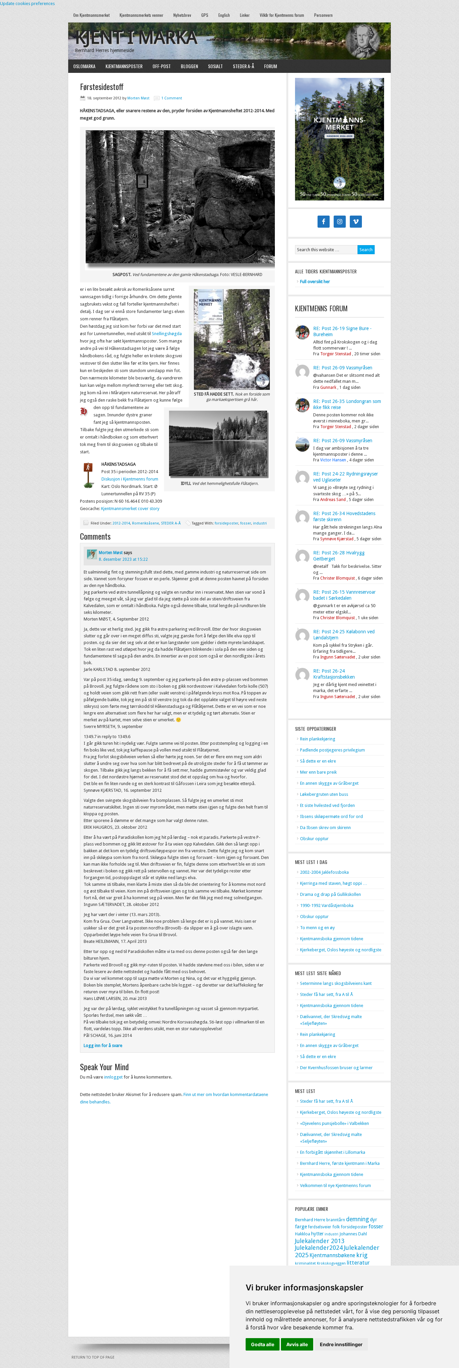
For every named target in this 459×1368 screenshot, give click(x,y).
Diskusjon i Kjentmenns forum (129, 479)
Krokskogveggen (331, 1263)
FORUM (270, 66)
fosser (245, 523)
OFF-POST (162, 66)
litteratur (358, 1262)
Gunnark (328, 387)
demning (357, 1219)
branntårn (335, 1220)
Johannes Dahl (353, 1233)
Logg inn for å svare (103, 1045)
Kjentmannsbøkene (332, 1255)
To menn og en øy (317, 927)
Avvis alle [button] (297, 1344)
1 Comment (171, 98)
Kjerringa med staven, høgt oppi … (333, 883)
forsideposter (226, 523)
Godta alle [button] (262, 1344)
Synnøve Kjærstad (336, 539)
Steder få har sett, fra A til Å (326, 994)
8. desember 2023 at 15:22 (123, 559)
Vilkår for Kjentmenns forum (282, 15)
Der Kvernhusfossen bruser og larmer (336, 1067)
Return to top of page (93, 1357)
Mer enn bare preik (318, 772)
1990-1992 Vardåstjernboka (326, 905)
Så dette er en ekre (318, 761)
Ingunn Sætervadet (337, 657)
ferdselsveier (319, 1227)
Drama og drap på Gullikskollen (330, 894)
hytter (317, 1233)
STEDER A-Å (243, 66)
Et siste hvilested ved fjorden (327, 805)
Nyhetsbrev (182, 15)
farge (301, 1227)
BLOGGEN (189, 66)
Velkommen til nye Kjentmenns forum (335, 1185)
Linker (245, 15)
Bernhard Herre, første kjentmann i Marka (340, 1163)
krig (362, 1255)
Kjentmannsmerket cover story (130, 508)
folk (336, 1226)
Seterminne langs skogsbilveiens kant (336, 983)
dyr (373, 1220)
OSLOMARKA (81, 66)
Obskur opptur (314, 838)
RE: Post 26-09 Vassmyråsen (342, 367)
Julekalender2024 (319, 1247)
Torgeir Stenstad (335, 354)
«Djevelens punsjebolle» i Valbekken (334, 1123)
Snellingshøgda (167, 333)
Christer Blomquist (337, 578)
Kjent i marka (136, 37)
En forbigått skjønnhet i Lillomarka (332, 1152)
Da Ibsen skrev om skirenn (325, 827)
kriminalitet (305, 1263)
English (224, 15)
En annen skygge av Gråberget (329, 783)
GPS (204, 15)
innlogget (113, 1077)
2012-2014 (121, 523)
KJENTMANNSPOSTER (121, 66)
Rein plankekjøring (317, 738)
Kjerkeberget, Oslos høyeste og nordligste (340, 949)
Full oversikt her (315, 281)
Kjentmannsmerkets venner (141, 15)
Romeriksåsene (145, 523)
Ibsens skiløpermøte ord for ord (331, 816)
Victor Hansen (333, 460)
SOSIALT (215, 66)
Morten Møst (138, 98)
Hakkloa (302, 1233)
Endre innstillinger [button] (341, 1344)
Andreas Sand (333, 499)
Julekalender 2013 (319, 1240)
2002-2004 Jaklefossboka (324, 872)
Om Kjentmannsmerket (89, 15)
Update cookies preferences (27, 3)
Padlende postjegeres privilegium (332, 750)
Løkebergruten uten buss (324, 794)
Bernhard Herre (310, 1219)
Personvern (323, 15)
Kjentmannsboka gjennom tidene (331, 938)
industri (260, 523)
